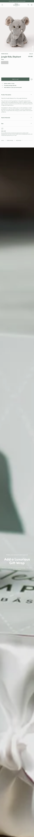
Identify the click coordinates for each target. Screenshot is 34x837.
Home (2, 140)
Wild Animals (18, 140)
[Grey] (4, 62)
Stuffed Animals (10, 140)
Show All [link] (31, 53)
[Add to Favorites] (32, 79)
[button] (2, 5)
